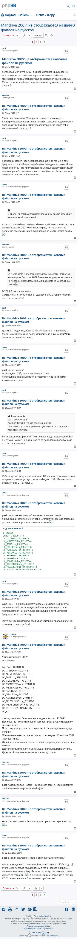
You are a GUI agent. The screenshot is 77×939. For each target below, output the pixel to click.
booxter (5, 762)
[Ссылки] (75, 15)
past (4, 48)
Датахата (54, 936)
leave (4, 184)
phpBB (32, 923)
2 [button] (36, 41)
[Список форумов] (9, 5)
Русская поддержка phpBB (38, 926)
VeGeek (5, 95)
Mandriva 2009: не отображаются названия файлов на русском (38, 27)
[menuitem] (68, 6)
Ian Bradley (46, 916)
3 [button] (40, 41)
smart (13, 634)
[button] (44, 42)
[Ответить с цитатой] (66, 51)
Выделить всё (15, 528)
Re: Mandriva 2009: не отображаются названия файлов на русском (33, 107)
